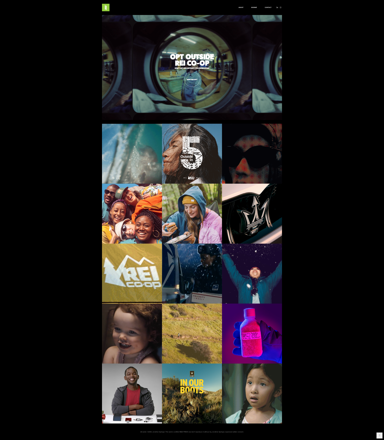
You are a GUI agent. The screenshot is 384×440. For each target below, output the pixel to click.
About (240, 7)
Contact (268, 7)
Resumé (254, 7)
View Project (192, 79)
